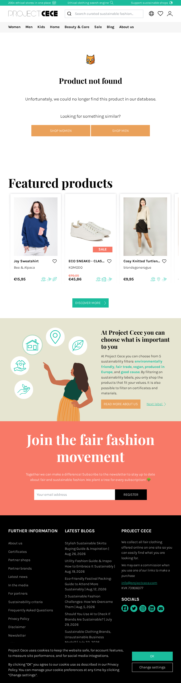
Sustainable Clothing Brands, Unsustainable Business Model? (88, 636)
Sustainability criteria (25, 602)
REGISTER (130, 494)
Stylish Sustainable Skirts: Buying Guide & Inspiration (87, 548)
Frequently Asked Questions (30, 610)
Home (55, 27)
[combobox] (104, 14)
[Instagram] (142, 608)
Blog (110, 27)
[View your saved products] (160, 13)
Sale (98, 27)
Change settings (152, 667)
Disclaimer (16, 627)
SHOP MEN (120, 131)
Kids (41, 27)
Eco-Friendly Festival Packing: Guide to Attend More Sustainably (88, 583)
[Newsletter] (160, 608)
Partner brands (20, 568)
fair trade (124, 367)
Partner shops (19, 560)
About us (126, 27)
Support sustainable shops (150, 2)
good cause (130, 372)
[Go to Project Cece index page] (33, 14)
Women (14, 27)
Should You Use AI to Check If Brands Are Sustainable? (88, 619)
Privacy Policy (18, 618)
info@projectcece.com (139, 583)
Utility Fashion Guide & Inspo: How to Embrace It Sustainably (90, 566)
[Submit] (70, 14)
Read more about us (121, 404)
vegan (138, 367)
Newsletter (17, 635)
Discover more (88, 303)
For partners (18, 593)
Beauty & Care (77, 27)
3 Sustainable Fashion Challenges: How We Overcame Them (89, 601)
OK (152, 656)
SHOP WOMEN (61, 131)
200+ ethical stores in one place (29, 2)
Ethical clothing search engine (88, 2)
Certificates (17, 552)
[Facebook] (124, 608)
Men (29, 27)
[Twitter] (133, 608)
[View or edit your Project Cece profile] (169, 13)
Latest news (18, 577)
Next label (155, 404)
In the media (18, 585)
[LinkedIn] (151, 608)
